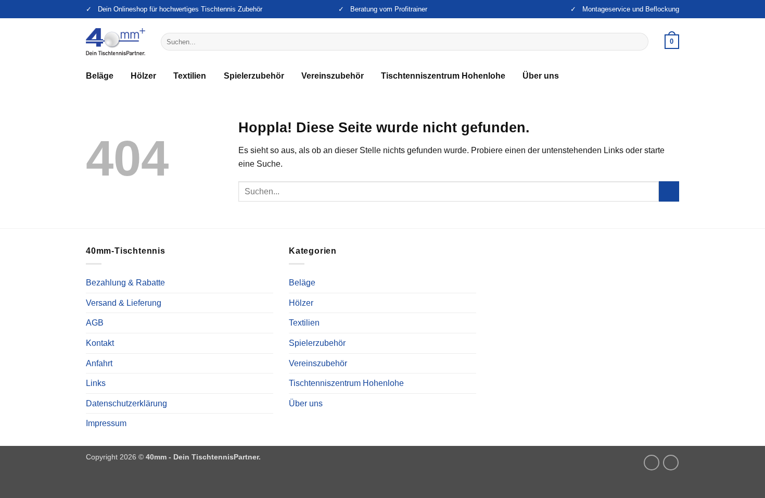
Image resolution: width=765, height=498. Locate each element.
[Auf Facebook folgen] (671, 462)
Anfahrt (99, 363)
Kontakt (100, 343)
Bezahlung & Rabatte (125, 282)
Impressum (106, 423)
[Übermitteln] (638, 42)
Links (96, 383)
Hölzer (143, 75)
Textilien (189, 75)
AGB (95, 322)
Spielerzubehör (254, 75)
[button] (672, 41)
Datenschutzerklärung (126, 403)
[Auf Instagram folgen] (651, 462)
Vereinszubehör (332, 75)
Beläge (99, 75)
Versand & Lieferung (123, 302)
